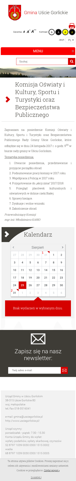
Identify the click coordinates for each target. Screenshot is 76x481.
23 (61, 277)
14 (45, 270)
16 (61, 270)
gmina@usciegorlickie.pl (28, 416)
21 (45, 277)
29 (30, 254)
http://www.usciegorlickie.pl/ (22, 420)
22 (53, 277)
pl (69, 40)
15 (53, 270)
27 (14, 254)
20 (38, 277)
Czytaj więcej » (52, 470)
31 (45, 254)
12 (30, 270)
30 (38, 254)
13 (38, 270)
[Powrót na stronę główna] (14, 12)
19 (30, 277)
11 (22, 270)
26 (30, 285)
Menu (38, 51)
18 (22, 277)
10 (14, 270)
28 (22, 254)
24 (14, 285)
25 (22, 285)
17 (14, 277)
